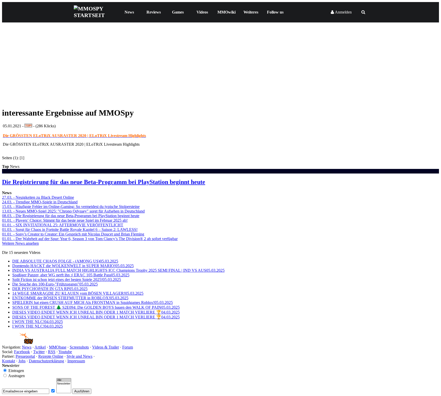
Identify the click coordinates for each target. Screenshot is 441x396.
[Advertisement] (220, 67)
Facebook (22, 352)
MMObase (57, 347)
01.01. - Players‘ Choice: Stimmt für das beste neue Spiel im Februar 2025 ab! (65, 220)
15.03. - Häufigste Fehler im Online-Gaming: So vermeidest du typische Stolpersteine (71, 206)
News (129, 12)
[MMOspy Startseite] (17, 342)
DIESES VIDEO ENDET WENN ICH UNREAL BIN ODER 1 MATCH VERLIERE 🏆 (96, 312)
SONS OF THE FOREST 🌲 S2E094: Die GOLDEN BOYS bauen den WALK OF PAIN (96, 307)
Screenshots (79, 347)
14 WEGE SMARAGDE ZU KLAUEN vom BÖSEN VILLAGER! (77, 293)
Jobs (22, 361)
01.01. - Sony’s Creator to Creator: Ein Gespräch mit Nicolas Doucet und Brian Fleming (73, 234)
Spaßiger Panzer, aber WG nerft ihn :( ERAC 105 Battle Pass (70, 275)
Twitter (39, 352)
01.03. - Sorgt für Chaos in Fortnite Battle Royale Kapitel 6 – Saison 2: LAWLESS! (70, 229)
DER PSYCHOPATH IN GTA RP (50, 289)
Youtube (65, 352)
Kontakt (8, 361)
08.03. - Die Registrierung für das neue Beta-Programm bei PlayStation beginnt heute (70, 216)
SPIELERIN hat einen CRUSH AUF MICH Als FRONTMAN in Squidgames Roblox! (92, 302)
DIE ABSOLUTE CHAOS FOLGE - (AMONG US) (65, 261)
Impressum (76, 361)
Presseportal (25, 356)
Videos (202, 12)
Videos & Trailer (105, 347)
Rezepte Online (50, 356)
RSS (51, 352)
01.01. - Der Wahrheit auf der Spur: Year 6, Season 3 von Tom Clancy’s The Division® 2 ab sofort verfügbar (90, 239)
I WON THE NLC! (37, 321)
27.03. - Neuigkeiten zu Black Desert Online (38, 197)
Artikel (40, 347)
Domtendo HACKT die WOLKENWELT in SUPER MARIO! (73, 266)
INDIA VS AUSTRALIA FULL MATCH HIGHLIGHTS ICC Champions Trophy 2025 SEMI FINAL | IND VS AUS (118, 270)
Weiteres (250, 12)
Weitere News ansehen (20, 243)
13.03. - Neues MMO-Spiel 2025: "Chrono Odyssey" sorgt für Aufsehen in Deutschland (73, 211)
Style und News (79, 356)
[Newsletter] (64, 384)
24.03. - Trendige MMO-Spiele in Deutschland (40, 202)
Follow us (275, 12)
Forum (127, 347)
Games (178, 12)
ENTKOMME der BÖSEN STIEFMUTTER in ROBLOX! (70, 298)
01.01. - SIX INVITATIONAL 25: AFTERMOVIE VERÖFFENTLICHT (62, 225)
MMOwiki (226, 12)
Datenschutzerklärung (46, 361)
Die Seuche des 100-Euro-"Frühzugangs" (55, 284)
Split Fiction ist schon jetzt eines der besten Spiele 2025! (66, 279)
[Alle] (64, 380)
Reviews (153, 12)
